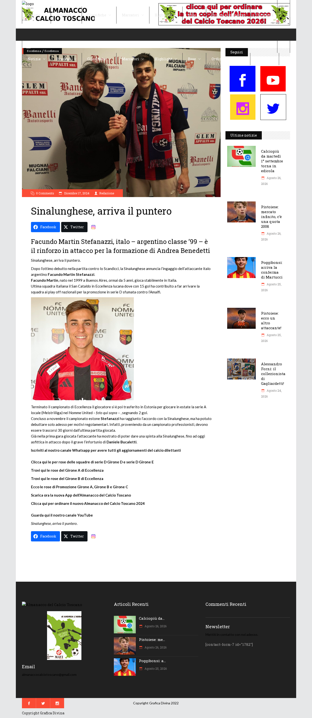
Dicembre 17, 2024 (76, 193)
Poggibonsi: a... (152, 660)
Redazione (106, 193)
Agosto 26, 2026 (155, 626)
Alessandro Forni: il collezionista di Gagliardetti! (273, 373)
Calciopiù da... (152, 618)
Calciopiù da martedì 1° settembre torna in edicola (272, 161)
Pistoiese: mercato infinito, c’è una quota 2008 (271, 216)
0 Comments (45, 193)
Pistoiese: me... (152, 639)
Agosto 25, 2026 (155, 668)
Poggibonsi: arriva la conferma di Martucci (272, 269)
